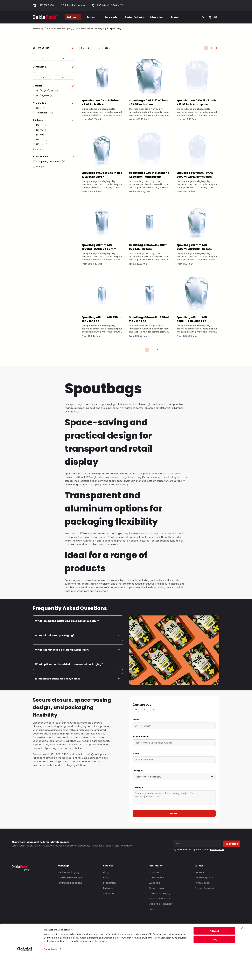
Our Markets (110, 17)
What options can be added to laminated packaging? (69, 664)
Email (136, 753)
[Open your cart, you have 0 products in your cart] (209, 17)
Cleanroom (109, 893)
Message (138, 787)
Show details (50, 949)
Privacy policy (202, 883)
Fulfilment (108, 888)
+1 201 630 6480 (45, 5)
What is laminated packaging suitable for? (62, 649)
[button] (53, 47)
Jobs (151, 909)
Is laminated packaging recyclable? (57, 678)
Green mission (157, 888)
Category (138, 770)
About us (154, 872)
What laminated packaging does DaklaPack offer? (67, 621)
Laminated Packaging (60, 28)
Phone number (141, 736)
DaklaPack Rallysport (161, 904)
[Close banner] (242, 928)
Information (156, 17)
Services (91, 17)
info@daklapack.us (75, 5)
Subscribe (231, 843)
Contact (175, 17)
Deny (214, 939)
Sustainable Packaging (70, 877)
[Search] (203, 17)
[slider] (34, 53)
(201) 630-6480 (59, 754)
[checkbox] (53, 90)
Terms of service (204, 888)
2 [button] (211, 48)
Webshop (72, 17)
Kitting (106, 877)
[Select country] (216, 17)
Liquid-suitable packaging (92, 28)
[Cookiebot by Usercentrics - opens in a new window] (24, 949)
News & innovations (160, 898)
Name (136, 719)
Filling (106, 872)
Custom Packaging (134, 17)
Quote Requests (204, 877)
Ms (145, 709)
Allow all (214, 931)
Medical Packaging (68, 872)
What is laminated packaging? (54, 635)
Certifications (156, 877)
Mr (136, 709)
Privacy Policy (217, 849)
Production (109, 883)
